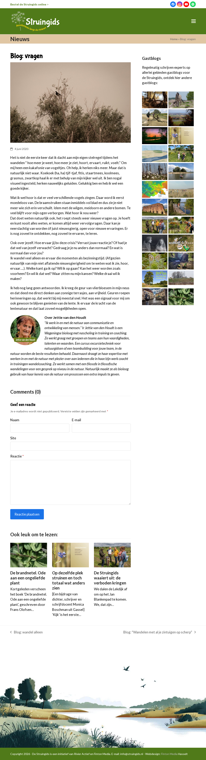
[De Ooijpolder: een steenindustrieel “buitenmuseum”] (154, 207)
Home (174, 39)
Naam (14, 420)
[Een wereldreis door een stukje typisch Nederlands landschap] (154, 99)
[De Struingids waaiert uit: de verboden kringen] (112, 555)
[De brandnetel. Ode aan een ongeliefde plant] (28, 555)
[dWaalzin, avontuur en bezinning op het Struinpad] (181, 189)
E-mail (76, 420)
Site (13, 438)
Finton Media (169, 754)
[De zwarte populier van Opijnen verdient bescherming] (154, 278)
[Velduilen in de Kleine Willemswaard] (181, 277)
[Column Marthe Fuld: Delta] (154, 153)
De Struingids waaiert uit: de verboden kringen (110, 577)
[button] (193, 21)
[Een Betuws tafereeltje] (154, 135)
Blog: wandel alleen (26, 632)
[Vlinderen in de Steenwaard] (154, 260)
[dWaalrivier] (154, 242)
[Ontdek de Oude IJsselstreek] (154, 296)
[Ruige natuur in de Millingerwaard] (181, 99)
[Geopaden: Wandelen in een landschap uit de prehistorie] (181, 117)
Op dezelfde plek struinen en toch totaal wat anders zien (68, 580)
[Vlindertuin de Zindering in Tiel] (181, 225)
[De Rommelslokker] (181, 242)
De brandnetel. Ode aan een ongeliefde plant (28, 577)
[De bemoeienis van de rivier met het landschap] (154, 189)
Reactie (17, 456)
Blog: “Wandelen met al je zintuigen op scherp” (157, 632)
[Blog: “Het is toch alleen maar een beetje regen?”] (181, 260)
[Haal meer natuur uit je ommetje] (154, 171)
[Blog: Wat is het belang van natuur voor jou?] (181, 153)
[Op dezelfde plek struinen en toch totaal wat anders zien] (70, 555)
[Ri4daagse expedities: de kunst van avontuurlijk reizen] (154, 117)
